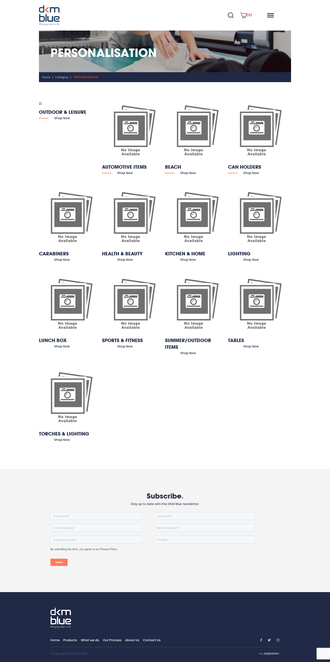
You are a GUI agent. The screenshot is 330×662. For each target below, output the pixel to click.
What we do (90, 640)
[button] (270, 15)
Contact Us (152, 640)
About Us (132, 640)
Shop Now (62, 118)
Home (46, 77)
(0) (249, 15)
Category (61, 77)
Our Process (112, 640)
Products (70, 640)
